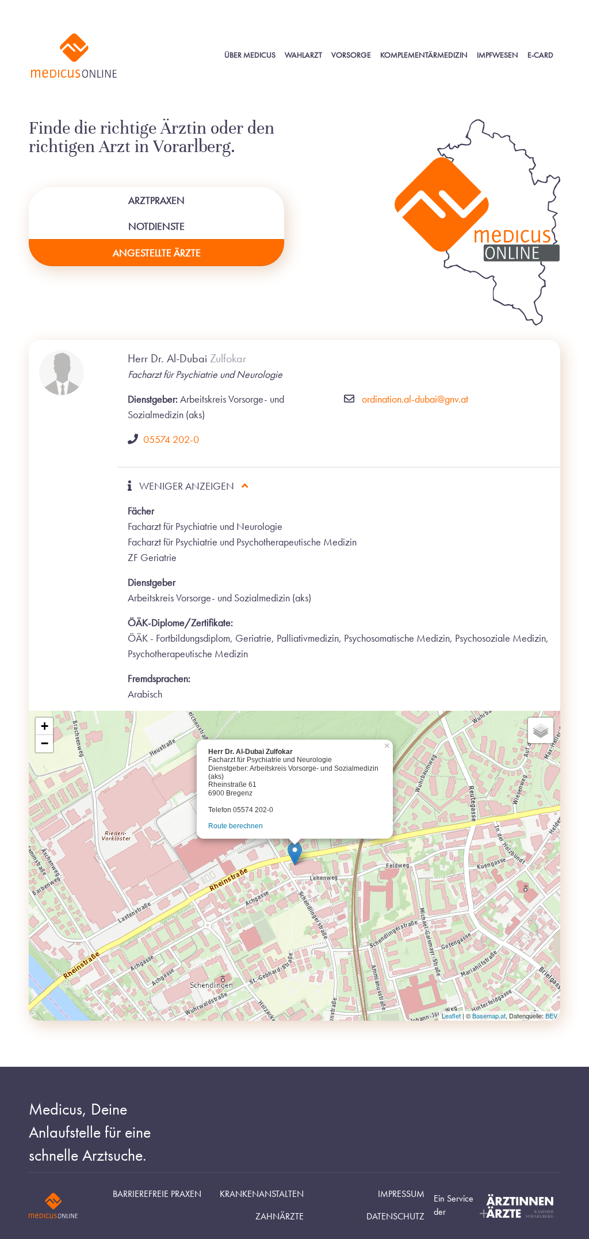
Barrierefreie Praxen (157, 1194)
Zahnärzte (279, 1216)
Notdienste (156, 226)
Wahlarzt (303, 55)
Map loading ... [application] (293, 869)
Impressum (401, 1194)
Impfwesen (497, 55)
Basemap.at (489, 1015)
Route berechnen (235, 826)
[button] (295, 854)
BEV (551, 1015)
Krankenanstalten (262, 1194)
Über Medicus (250, 55)
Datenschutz (395, 1216)
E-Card (540, 55)
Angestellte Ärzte (157, 252)
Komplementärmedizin (424, 55)
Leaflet (451, 1015)
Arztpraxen (156, 200)
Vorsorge (351, 55)
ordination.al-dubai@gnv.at (415, 399)
